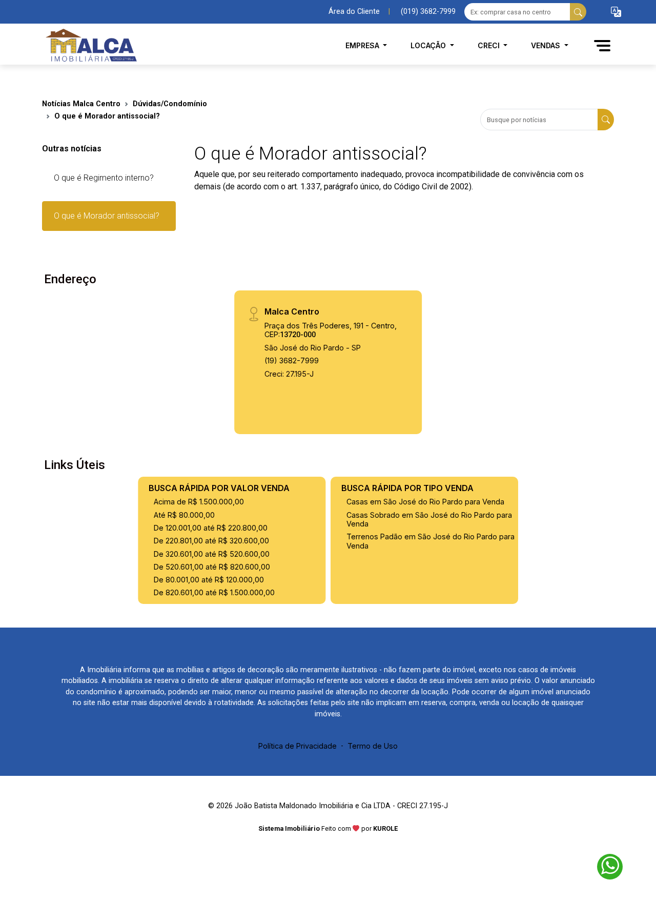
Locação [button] (429, 45)
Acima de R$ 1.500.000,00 (199, 501)
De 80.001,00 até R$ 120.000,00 (209, 579)
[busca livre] (578, 12)
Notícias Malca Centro (81, 104)
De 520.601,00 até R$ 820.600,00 (212, 566)
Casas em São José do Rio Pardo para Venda (425, 501)
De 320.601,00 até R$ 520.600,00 (212, 554)
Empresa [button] (363, 45)
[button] (616, 12)
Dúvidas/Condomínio (170, 104)
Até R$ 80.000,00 (184, 515)
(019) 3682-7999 (428, 11)
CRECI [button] (490, 45)
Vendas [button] (546, 45)
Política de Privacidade (297, 745)
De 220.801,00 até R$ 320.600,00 (211, 540)
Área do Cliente (354, 11)
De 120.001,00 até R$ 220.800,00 (211, 527)
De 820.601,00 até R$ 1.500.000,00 (214, 592)
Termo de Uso (372, 745)
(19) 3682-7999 (291, 360)
